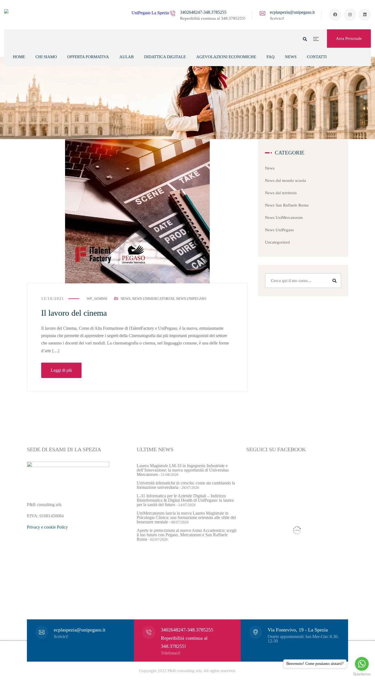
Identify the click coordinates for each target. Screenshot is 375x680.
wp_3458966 (97, 299)
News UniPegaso (191, 299)
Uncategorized (277, 242)
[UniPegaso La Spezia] (86, 14)
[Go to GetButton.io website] (362, 674)
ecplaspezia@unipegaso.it (292, 12)
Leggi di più (61, 370)
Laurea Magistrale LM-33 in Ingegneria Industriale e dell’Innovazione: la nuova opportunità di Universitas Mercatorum (183, 470)
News (125, 299)
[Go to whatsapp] (362, 664)
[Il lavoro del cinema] (137, 211)
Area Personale (349, 38)
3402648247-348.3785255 (203, 12)
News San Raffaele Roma (287, 205)
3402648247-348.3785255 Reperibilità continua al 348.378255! (187, 638)
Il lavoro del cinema (74, 312)
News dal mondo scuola (285, 180)
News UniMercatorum (153, 299)
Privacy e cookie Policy (47, 527)
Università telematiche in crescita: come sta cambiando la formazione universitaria (186, 485)
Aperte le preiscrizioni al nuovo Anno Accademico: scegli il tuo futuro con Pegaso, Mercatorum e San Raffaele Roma (186, 534)
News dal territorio (281, 193)
